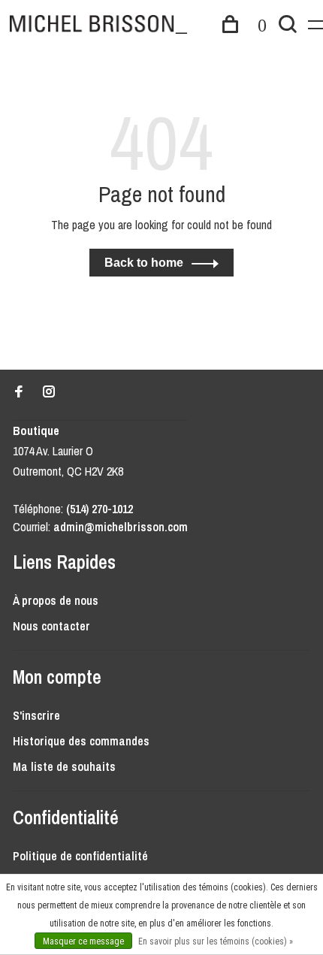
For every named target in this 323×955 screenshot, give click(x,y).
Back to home (143, 262)
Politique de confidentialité (80, 856)
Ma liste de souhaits (64, 766)
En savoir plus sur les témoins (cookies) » (215, 941)
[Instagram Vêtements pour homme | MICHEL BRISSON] (49, 392)
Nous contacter (51, 626)
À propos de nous (55, 600)
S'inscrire (36, 715)
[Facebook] (19, 392)
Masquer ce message (83, 941)
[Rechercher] (288, 26)
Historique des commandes (81, 741)
